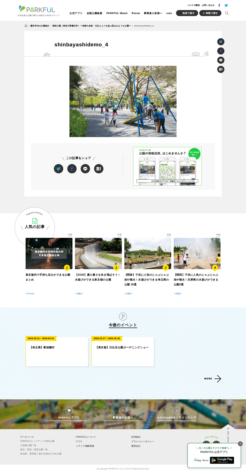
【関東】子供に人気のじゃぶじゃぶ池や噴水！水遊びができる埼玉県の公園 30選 (146, 279)
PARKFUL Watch (117, 13)
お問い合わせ (208, 5)
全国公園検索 (94, 13)
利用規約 (136, 437)
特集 (70, 234)
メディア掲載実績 (85, 446)
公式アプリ (76, 13)
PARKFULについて (86, 437)
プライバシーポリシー (142, 441)
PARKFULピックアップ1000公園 (37, 441)
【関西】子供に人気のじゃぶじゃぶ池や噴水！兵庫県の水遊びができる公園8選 (196, 279)
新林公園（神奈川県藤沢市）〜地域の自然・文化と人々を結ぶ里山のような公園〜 (92, 25)
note (169, 13)
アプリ (79, 441)
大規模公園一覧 (28, 445)
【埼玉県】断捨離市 (42, 347)
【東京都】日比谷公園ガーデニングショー (121, 347)
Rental (136, 13)
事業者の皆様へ (153, 13)
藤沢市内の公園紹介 (40, 25)
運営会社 (136, 446)
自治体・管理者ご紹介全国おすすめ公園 (41, 454)
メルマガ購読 (193, 5)
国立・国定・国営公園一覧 (34, 449)
